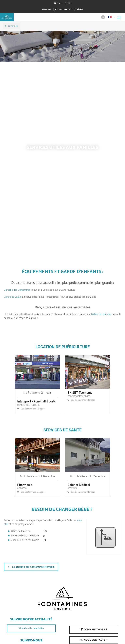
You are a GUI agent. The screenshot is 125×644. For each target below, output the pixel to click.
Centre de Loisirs (12, 297)
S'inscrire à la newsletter (31, 628)
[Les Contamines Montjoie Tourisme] (62, 598)
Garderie (9, 290)
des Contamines (22, 290)
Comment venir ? (95, 629)
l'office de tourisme (101, 314)
